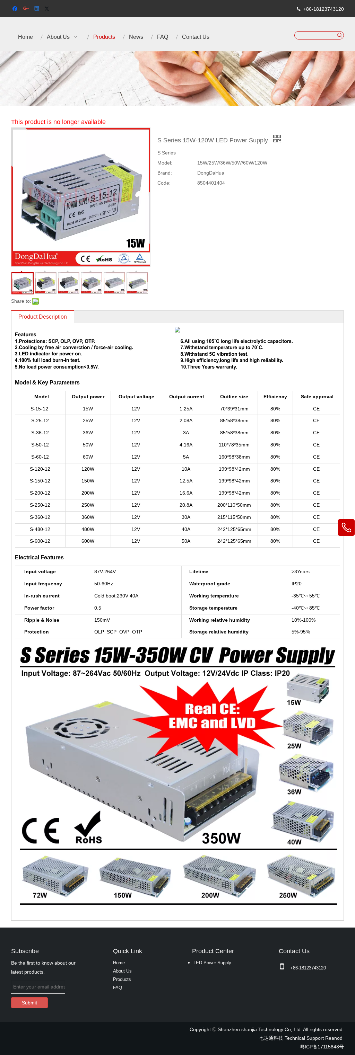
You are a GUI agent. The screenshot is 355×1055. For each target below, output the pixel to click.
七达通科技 (271, 1038)
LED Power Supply (212, 962)
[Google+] (26, 9)
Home (119, 962)
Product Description (42, 317)
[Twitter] (48, 9)
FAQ (117, 987)
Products (122, 979)
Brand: (164, 173)
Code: (164, 183)
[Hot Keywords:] (340, 35)
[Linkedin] (37, 9)
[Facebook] (15, 9)
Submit (29, 1002)
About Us (122, 971)
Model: (164, 163)
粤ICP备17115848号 (322, 1046)
